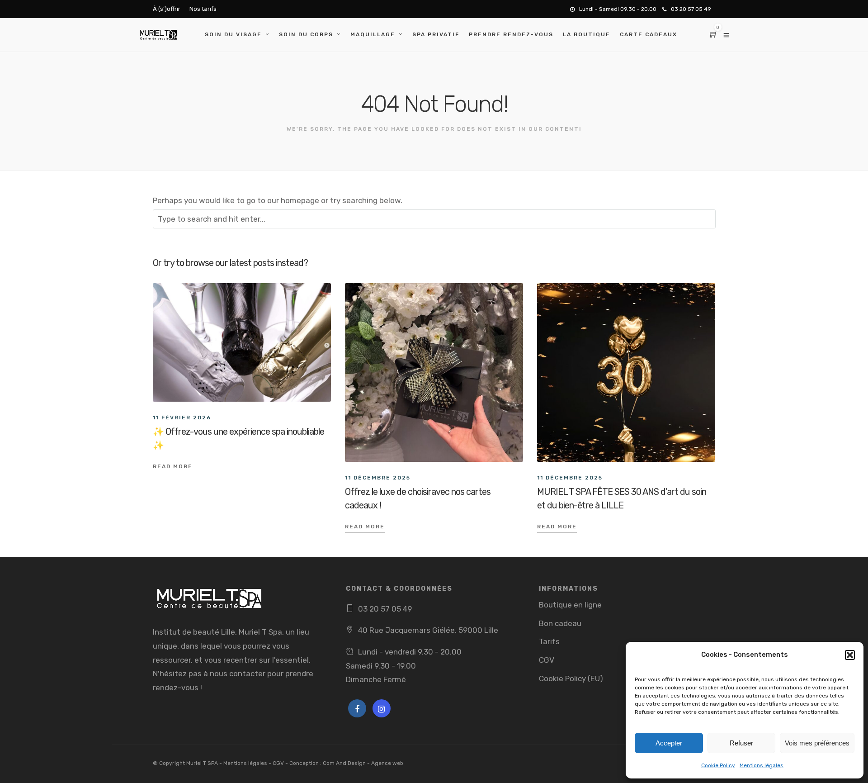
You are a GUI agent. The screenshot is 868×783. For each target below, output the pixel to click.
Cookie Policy (718, 765)
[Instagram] (382, 708)
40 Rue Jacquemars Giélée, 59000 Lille (428, 630)
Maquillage (372, 34)
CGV (546, 659)
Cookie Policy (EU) (571, 678)
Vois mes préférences (817, 743)
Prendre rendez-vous (511, 34)
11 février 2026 (182, 417)
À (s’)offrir (166, 8)
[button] (849, 655)
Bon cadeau (560, 623)
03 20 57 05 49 (691, 9)
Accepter (669, 743)
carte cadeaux (648, 34)
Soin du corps (306, 34)
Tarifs (549, 641)
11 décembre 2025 (377, 478)
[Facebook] (357, 708)
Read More (173, 466)
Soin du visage (233, 34)
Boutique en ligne (570, 604)
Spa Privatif (435, 34)
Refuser (741, 743)
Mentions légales (761, 765)
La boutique (586, 34)
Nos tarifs (203, 8)
